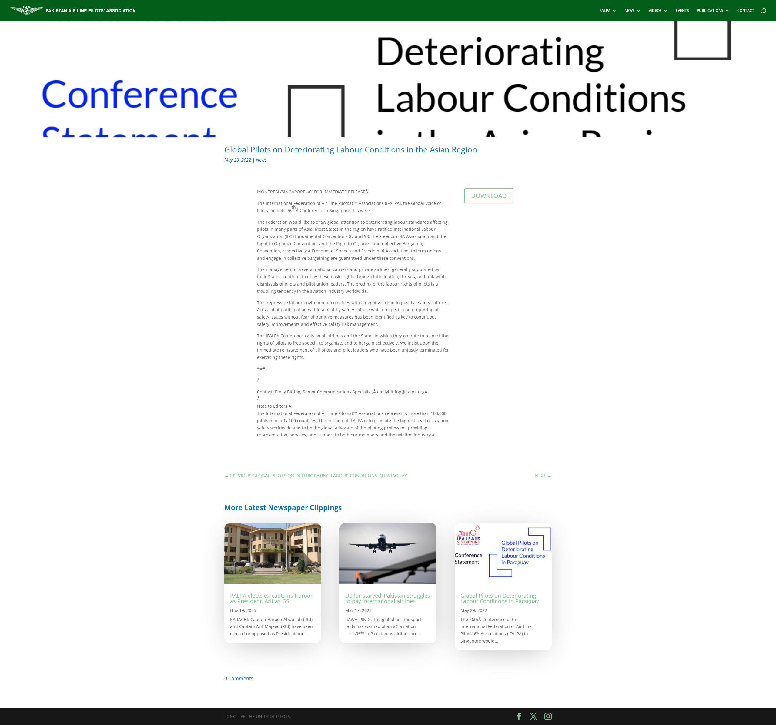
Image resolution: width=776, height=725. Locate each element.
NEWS (629, 10)
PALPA (604, 10)
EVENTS (682, 10)
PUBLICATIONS (710, 10)
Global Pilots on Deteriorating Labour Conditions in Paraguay (499, 598)
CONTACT (745, 10)
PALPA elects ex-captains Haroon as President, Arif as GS (272, 598)
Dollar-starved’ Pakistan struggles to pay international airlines (387, 598)
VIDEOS (655, 10)
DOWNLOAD (489, 196)
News (261, 160)
